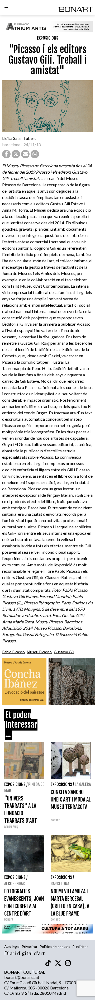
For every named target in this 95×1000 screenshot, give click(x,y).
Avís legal (12, 946)
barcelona (11, 144)
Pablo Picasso (13, 652)
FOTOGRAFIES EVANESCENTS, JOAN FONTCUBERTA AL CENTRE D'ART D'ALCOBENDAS (24, 906)
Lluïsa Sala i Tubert (19, 138)
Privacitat (29, 946)
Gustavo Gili (64, 652)
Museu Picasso (39, 652)
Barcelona (60, 883)
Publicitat (80, 946)
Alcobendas (14, 883)
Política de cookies (55, 946)
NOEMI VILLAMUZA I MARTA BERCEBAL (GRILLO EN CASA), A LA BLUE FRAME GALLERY (70, 906)
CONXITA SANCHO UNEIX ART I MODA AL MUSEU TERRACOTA (71, 799)
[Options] (6, 8)
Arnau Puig (11, 826)
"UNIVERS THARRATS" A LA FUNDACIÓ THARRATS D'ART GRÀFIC (20, 813)
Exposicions (47, 38)
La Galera (83, 784)
